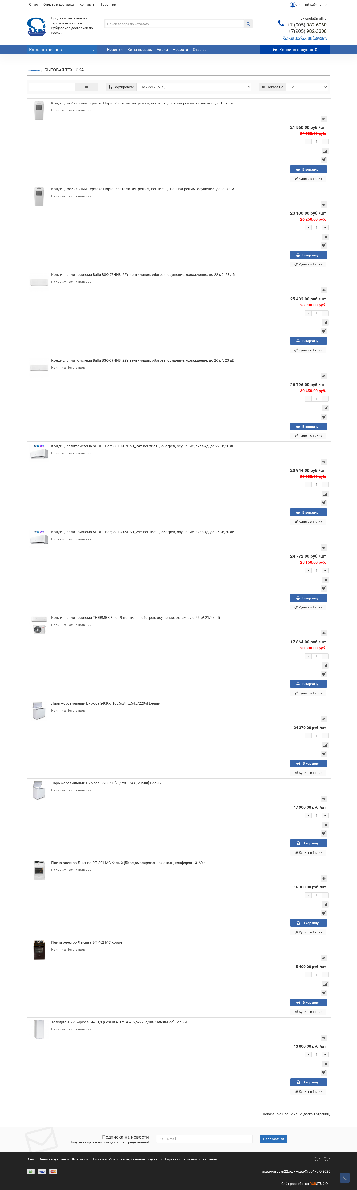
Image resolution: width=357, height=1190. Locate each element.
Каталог (45, 49)
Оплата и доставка (58, 4)
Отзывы (200, 49)
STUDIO (319, 1184)
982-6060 (307, 25)
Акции (162, 49)
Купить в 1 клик (310, 178)
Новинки (115, 49)
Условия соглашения (200, 1159)
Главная (33, 70)
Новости (180, 49)
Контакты (87, 4)
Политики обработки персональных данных (126, 1159)
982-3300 (308, 31)
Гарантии (108, 4)
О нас (33, 4)
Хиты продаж (140, 49)
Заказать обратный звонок (305, 37)
